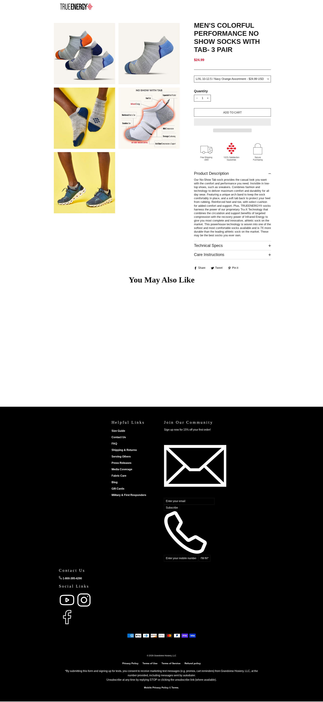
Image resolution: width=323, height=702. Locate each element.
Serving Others (121, 456)
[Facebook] (67, 624)
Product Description (211, 173)
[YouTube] (67, 607)
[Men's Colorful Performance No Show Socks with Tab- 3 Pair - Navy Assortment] (80, 369)
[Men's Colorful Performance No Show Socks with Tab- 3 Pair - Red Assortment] (66, 369)
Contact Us (119, 437)
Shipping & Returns (124, 450)
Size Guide (118, 430)
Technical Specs (208, 245)
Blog (115, 482)
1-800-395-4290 (72, 578)
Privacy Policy (130, 663)
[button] (232, 122)
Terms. (175, 687)
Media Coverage (122, 469)
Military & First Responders (129, 495)
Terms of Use (149, 663)
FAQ (114, 443)
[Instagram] (84, 607)
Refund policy (193, 663)
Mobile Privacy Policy (156, 687)
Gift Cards (118, 488)
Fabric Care (119, 475)
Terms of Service (171, 663)
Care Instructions (209, 254)
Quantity (201, 91)
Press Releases (121, 463)
